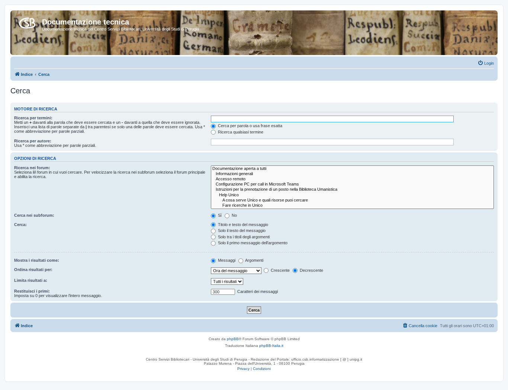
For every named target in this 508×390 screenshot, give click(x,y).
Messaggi (226, 260)
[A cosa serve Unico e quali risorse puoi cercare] (352, 200)
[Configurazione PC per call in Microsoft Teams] (352, 184)
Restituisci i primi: (32, 291)
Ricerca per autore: (32, 141)
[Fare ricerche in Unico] (352, 205)
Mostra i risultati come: (36, 260)
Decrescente (311, 270)
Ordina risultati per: (33, 269)
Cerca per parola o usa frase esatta (249, 125)
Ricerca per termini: (33, 118)
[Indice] (27, 21)
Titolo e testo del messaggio (242, 224)
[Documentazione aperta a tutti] (352, 168)
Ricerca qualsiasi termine (240, 132)
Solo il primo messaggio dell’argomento (252, 243)
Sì (219, 215)
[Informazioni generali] (352, 174)
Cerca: (20, 224)
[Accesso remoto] (352, 179)
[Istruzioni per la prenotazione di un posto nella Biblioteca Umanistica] (352, 189)
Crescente (280, 270)
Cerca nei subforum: (34, 215)
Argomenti (253, 260)
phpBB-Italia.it (271, 346)
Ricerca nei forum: (32, 167)
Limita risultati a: (30, 280)
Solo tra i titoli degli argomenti (243, 237)
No (234, 215)
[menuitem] (486, 63)
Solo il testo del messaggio (241, 230)
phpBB (233, 339)
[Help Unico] (352, 195)
